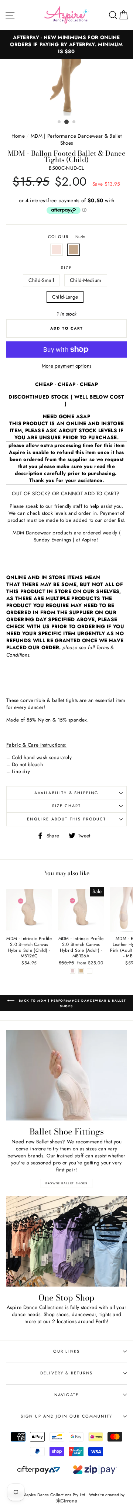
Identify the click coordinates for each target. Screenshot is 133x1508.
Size (66, 268)
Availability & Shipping (66, 793)
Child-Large (65, 296)
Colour (66, 237)
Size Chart (66, 806)
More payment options (67, 365)
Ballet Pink (56, 250)
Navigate (66, 1395)
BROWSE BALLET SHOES (66, 1183)
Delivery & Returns (66, 1373)
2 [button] (66, 122)
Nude (73, 250)
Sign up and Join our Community (66, 1416)
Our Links (66, 1351)
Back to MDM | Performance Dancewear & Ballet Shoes (71, 1003)
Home (18, 136)
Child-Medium (86, 280)
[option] (66, 87)
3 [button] (74, 122)
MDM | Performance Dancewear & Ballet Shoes (76, 139)
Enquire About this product (66, 819)
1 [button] (59, 122)
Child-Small (41, 280)
